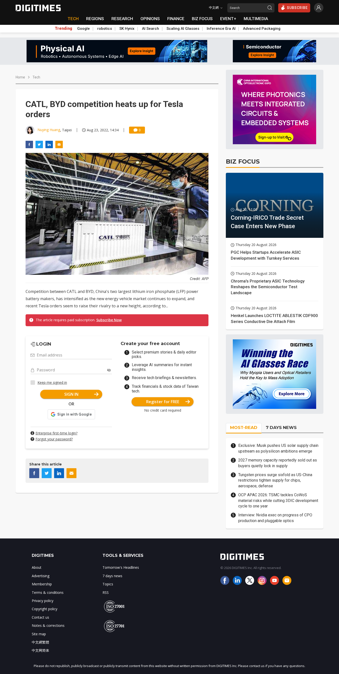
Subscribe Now (109, 320)
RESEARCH (122, 18)
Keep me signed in (52, 382)
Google (83, 28)
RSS (105, 592)
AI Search (150, 28)
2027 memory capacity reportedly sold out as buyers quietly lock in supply (277, 463)
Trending (63, 28)
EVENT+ (228, 18)
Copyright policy (44, 608)
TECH (73, 18)
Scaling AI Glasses (183, 28)
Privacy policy (42, 600)
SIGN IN (71, 394)
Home (20, 77)
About (36, 567)
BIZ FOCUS (202, 18)
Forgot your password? (54, 439)
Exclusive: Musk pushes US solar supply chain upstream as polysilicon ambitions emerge (278, 448)
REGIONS (95, 18)
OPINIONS (150, 18)
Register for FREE (162, 401)
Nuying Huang (48, 129)
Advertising (40, 575)
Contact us (40, 617)
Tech (36, 77)
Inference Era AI (221, 28)
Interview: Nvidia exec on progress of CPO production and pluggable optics (275, 518)
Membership (42, 584)
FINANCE (175, 18)
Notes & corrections (48, 625)
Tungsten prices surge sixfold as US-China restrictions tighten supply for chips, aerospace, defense (275, 480)
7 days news (112, 575)
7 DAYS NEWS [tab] (281, 427)
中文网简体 (40, 650)
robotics (104, 28)
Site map (39, 634)
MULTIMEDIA (256, 18)
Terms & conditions (48, 592)
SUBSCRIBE (297, 8)
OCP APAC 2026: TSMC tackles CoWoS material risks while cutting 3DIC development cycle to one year (278, 500)
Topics (107, 584)
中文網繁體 (40, 642)
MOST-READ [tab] (243, 427)
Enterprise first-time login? (56, 433)
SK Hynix (127, 28)
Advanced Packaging (261, 28)
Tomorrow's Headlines (120, 567)
